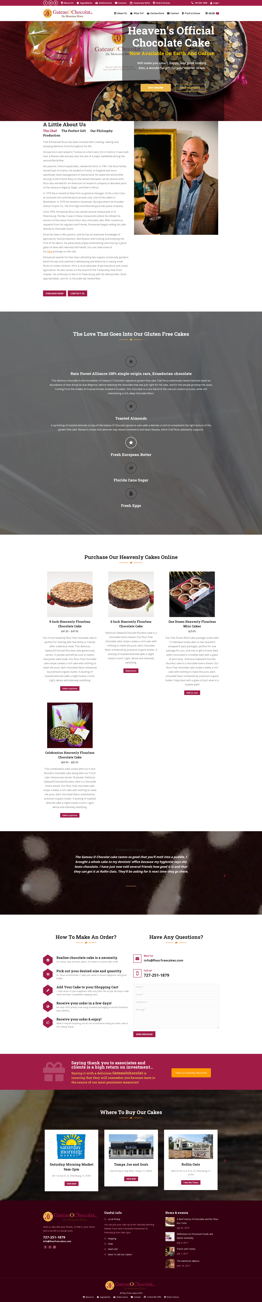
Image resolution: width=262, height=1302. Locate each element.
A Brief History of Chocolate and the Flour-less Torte (198, 1221)
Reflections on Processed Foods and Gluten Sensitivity (195, 1236)
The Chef (50, 131)
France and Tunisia (186, 1248)
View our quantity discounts (191, 1072)
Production (51, 135)
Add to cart (192, 692)
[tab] (50, 130)
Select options (69, 688)
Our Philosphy (101, 131)
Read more (131, 670)
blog (49, 251)
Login (216, 3)
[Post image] (170, 1221)
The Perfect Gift (73, 131)
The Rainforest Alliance (188, 1261)
